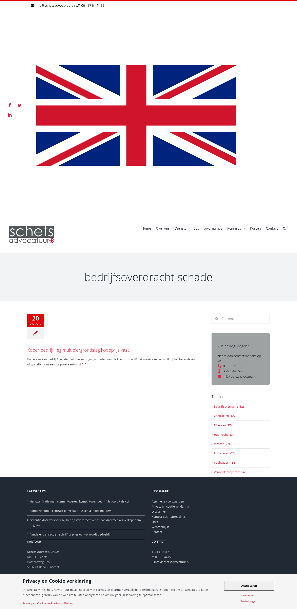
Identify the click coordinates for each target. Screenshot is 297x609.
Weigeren (249, 595)
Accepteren (249, 586)
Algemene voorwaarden (168, 501)
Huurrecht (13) (224, 435)
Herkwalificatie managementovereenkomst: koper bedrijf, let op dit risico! (79, 501)
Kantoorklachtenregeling (168, 517)
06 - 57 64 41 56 (92, 5)
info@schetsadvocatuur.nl (56, 5)
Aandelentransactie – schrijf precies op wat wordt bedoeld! (70, 534)
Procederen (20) (224, 453)
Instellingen (249, 601)
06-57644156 (232, 371)
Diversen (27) (223, 425)
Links (155, 522)
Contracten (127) (225, 416)
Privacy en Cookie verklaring (41, 603)
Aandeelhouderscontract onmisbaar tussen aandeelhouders (71, 511)
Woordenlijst (160, 527)
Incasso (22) (222, 444)
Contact (157, 532)
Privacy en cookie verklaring (170, 506)
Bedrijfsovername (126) (229, 406)
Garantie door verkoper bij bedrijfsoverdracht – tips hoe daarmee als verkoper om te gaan (85, 522)
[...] (84, 364)
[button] (284, 227)
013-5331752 (232, 366)
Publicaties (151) (225, 462)
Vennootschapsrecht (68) (230, 472)
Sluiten (68, 603)
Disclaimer (159, 511)
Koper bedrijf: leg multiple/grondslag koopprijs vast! (78, 350)
